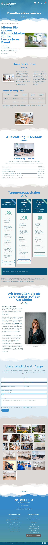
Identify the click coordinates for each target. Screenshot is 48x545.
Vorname (3, 377)
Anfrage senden (8, 261)
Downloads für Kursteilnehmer (14, 522)
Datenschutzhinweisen (27, 407)
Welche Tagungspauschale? (6, 390)
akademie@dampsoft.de (26, 509)
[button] (35, 3)
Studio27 (14, 331)
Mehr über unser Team (14, 524)
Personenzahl (27, 386)
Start (8, 23)
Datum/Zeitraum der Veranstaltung (8, 386)
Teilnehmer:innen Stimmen (14, 529)
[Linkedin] (45, 543)
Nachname (26, 377)
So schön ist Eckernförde (14, 527)
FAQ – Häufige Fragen (14, 517)
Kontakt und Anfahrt (14, 531)
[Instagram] (42, 543)
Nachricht (3, 398)
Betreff (2, 394)
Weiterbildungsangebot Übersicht (12, 520)
